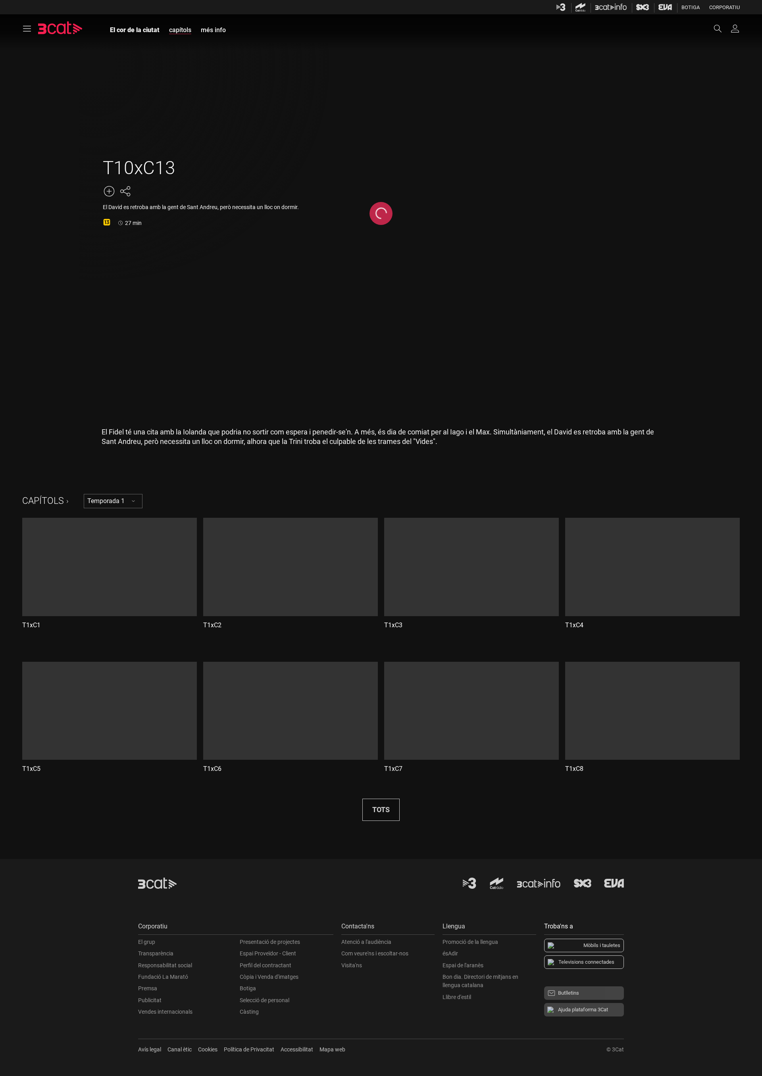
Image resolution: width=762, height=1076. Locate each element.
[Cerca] (721, 28)
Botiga (690, 7)
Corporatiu (724, 7)
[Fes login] (735, 28)
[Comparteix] (125, 191)
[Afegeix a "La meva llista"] (109, 191)
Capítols (43, 501)
